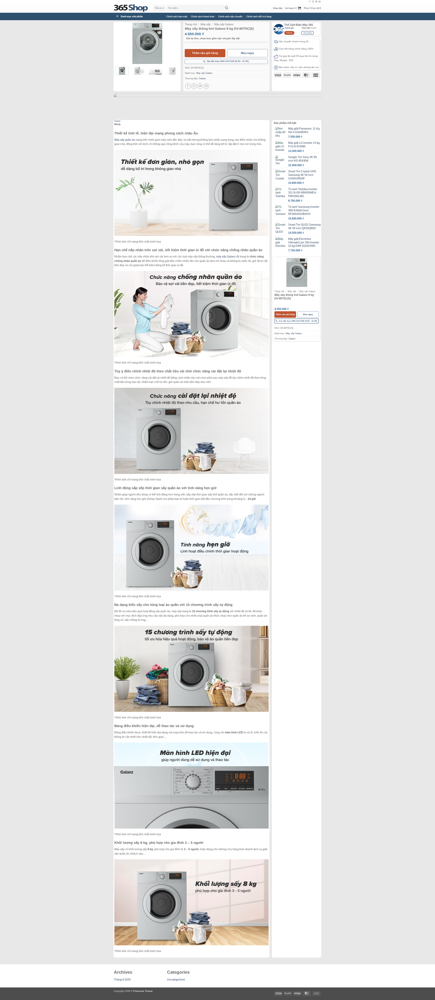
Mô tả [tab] (117, 124)
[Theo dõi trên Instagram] (313, 2)
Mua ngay (247, 53)
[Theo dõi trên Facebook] (310, 2)
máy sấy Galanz (226, 256)
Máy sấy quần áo (124, 139)
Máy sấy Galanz (224, 24)
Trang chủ (191, 24)
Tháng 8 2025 (122, 979)
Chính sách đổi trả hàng (258, 16)
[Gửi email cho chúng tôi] (319, 2)
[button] (277, 8)
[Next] (173, 43)
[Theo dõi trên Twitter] (316, 2)
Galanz (202, 78)
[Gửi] (226, 8)
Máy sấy (206, 24)
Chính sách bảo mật (176, 16)
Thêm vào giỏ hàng (205, 53)
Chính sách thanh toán (202, 16)
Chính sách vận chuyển (230, 16)
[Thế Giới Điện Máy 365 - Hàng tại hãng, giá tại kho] (131, 8)
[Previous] (121, 43)
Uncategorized (176, 979)
